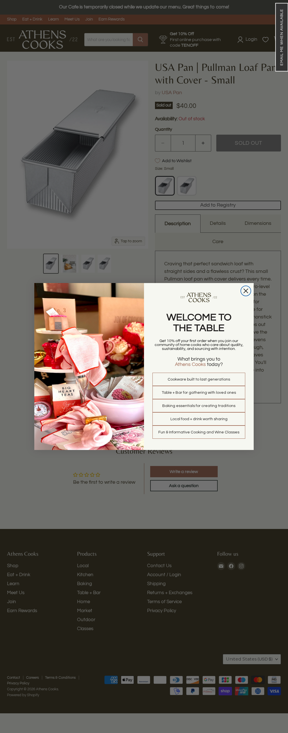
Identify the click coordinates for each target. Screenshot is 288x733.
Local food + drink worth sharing (199, 419)
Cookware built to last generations (199, 379)
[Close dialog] (246, 291)
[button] (281, 37)
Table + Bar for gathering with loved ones (199, 393)
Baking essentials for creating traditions (198, 406)
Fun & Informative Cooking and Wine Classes (198, 432)
